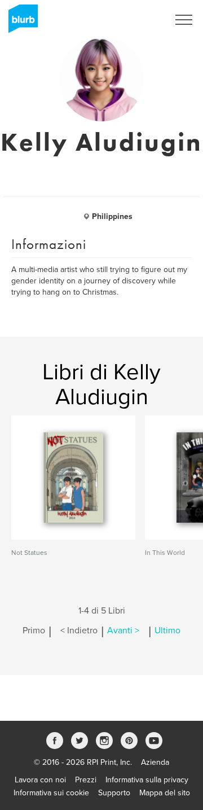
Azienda (155, 762)
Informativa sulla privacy (146, 780)
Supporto (114, 793)
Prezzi (85, 780)
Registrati (137, 19)
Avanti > (123, 630)
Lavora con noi (40, 780)
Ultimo (167, 630)
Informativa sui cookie (51, 793)
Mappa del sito (164, 793)
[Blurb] (19, 22)
